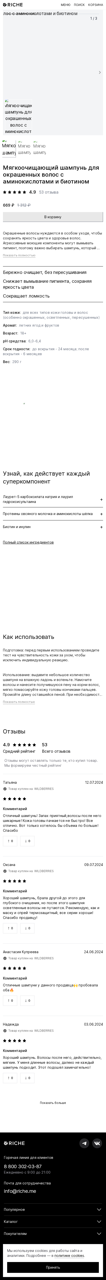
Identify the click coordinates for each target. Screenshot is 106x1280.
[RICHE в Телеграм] (84, 1143)
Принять (53, 1267)
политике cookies (69, 1255)
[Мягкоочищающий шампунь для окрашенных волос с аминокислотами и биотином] (53, 72)
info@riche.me (20, 1191)
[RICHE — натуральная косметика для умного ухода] (13, 5)
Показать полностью (19, 255)
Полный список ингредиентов (28, 542)
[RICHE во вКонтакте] (97, 1143)
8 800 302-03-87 (23, 1166)
